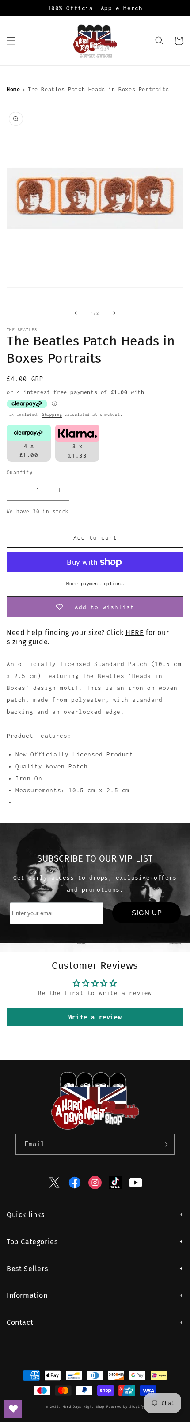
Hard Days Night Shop (83, 1407)
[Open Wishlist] (13, 1409)
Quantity (20, 472)
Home (13, 89)
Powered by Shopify (125, 1407)
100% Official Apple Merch (95, 8)
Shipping (52, 414)
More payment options (95, 583)
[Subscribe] (164, 1144)
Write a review (95, 1017)
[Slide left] (75, 313)
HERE (134, 632)
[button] (11, 41)
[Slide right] (114, 313)
